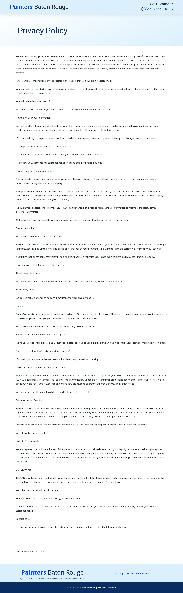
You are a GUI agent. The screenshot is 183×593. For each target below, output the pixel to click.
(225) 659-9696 (159, 9)
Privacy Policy (142, 573)
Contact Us (129, 573)
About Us (117, 573)
